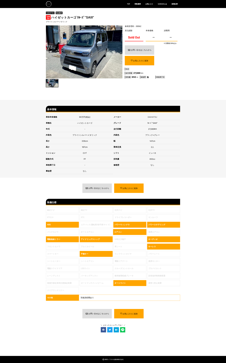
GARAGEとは (162, 4)
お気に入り (149, 4)
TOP (128, 4)
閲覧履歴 (138, 4)
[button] (103, 329)
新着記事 (175, 4)
